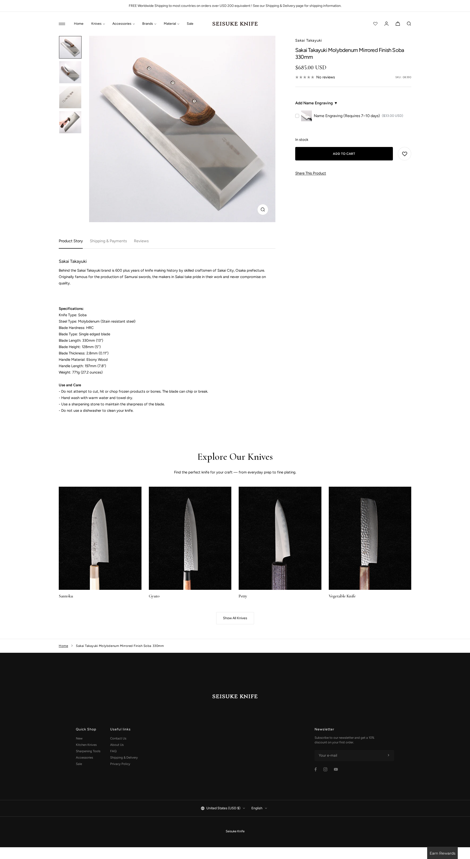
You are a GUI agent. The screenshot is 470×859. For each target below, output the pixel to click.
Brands (147, 23)
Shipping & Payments (108, 241)
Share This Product (310, 173)
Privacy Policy (120, 764)
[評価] (375, 24)
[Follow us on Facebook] (315, 769)
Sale (190, 23)
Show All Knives (235, 618)
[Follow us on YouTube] (335, 769)
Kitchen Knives (86, 745)
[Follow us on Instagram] (325, 769)
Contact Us (118, 738)
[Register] (388, 755)
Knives (96, 23)
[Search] (409, 24)
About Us (117, 745)
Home (78, 23)
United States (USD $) (223, 808)
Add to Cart (344, 154)
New (79, 738)
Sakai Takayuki (308, 40)
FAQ (113, 751)
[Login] (386, 24)
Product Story (71, 241)
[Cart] (398, 24)
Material (170, 23)
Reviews (141, 241)
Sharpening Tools (88, 751)
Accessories (121, 23)
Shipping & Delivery (124, 757)
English (256, 808)
